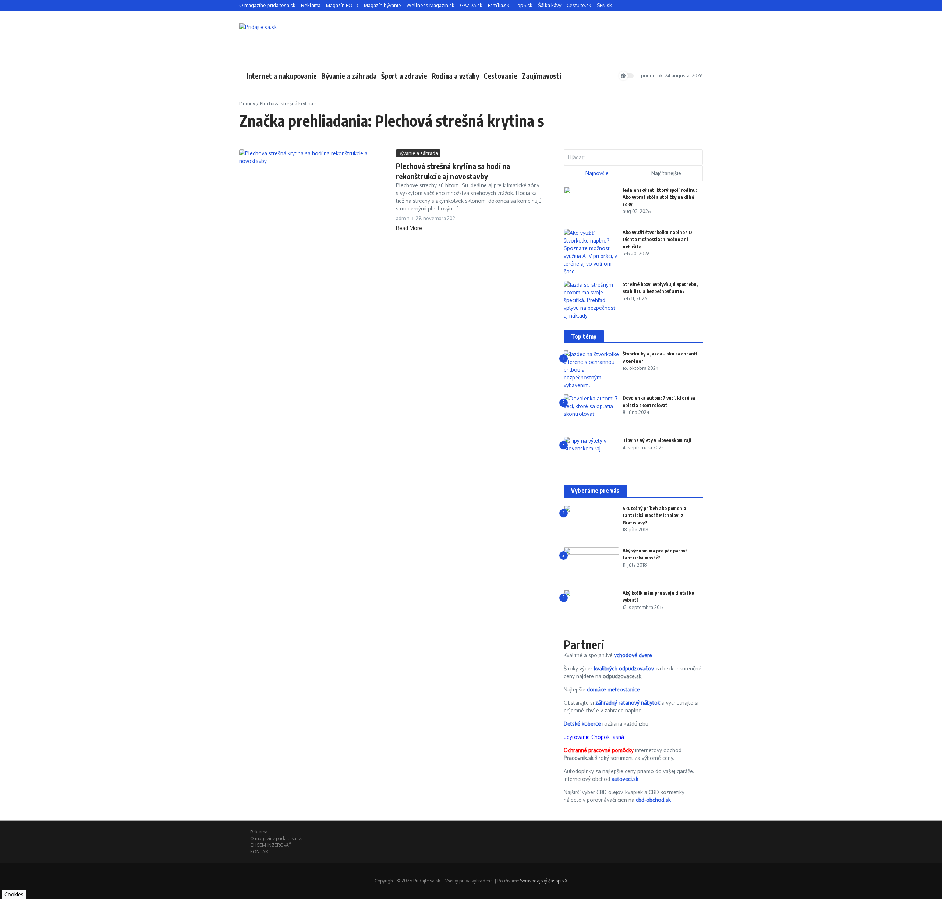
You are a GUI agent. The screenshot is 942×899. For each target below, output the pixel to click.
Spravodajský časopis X (543, 881)
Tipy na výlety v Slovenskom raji (657, 440)
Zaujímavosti (541, 75)
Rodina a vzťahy (455, 75)
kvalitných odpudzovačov (624, 668)
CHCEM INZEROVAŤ (270, 845)
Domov (247, 103)
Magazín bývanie (382, 5)
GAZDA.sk (471, 5)
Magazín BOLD (342, 5)
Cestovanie (500, 75)
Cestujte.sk (579, 5)
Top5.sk (523, 5)
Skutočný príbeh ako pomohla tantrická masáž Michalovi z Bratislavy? (654, 515)
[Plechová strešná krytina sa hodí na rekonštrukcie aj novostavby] (314, 199)
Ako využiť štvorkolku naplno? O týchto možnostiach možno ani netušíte (657, 239)
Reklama (311, 5)
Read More (409, 228)
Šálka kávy (549, 5)
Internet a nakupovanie (282, 75)
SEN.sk (604, 5)
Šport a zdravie (404, 75)
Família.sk (498, 5)
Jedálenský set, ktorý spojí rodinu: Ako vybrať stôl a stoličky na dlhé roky (660, 197)
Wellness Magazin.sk (430, 5)
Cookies (14, 894)
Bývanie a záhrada (349, 75)
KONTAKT (260, 851)
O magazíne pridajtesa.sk (267, 5)
